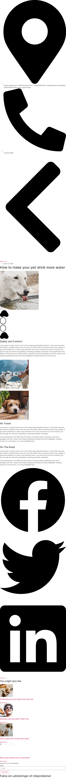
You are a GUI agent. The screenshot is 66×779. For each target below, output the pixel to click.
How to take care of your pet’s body (14, 739)
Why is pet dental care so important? (15, 758)
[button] (33, 500)
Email (2, 765)
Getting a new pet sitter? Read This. (14, 719)
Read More (3, 703)
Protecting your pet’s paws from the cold (16, 699)
